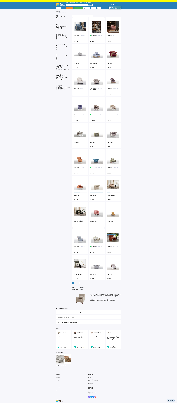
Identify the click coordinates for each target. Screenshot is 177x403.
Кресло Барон (109, 63)
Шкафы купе (58, 387)
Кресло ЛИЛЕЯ (77, 142)
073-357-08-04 (98, 2)
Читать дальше (92, 303)
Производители (90, 383)
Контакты (89, 2)
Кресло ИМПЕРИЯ (110, 116)
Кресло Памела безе (111, 195)
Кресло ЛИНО (93, 142)
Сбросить (57, 89)
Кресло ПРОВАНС (93, 221)
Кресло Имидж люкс (94, 37)
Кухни (57, 390)
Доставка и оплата (72, 2)
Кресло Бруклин (77, 89)
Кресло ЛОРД (76, 168)
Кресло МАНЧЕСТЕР (94, 168)
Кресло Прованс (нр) (111, 37)
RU (119, 2)
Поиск (90, 4)
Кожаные (81, 289)
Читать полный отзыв (61, 343)
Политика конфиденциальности (93, 380)
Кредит (77, 2)
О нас (67, 2)
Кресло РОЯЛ (93, 274)
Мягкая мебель (58, 395)
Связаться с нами (58, 380)
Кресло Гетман (110, 89)
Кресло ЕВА (76, 116)
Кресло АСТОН (77, 63)
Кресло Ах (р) (76, 37)
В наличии (81, 287)
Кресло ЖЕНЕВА (93, 116)
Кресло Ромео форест (78, 274)
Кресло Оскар (93, 195)
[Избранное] (114, 5)
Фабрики (80, 2)
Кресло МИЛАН (110, 168)
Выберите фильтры (62, 89)
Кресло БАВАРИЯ (93, 63)
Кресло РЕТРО (110, 221)
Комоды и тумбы (58, 392)
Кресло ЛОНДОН (110, 142)
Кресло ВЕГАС (93, 89)
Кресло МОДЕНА (77, 195)
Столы (57, 393)
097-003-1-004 (90, 388)
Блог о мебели (85, 2)
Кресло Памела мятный (78, 221)
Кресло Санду (109, 274)
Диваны (57, 389)
